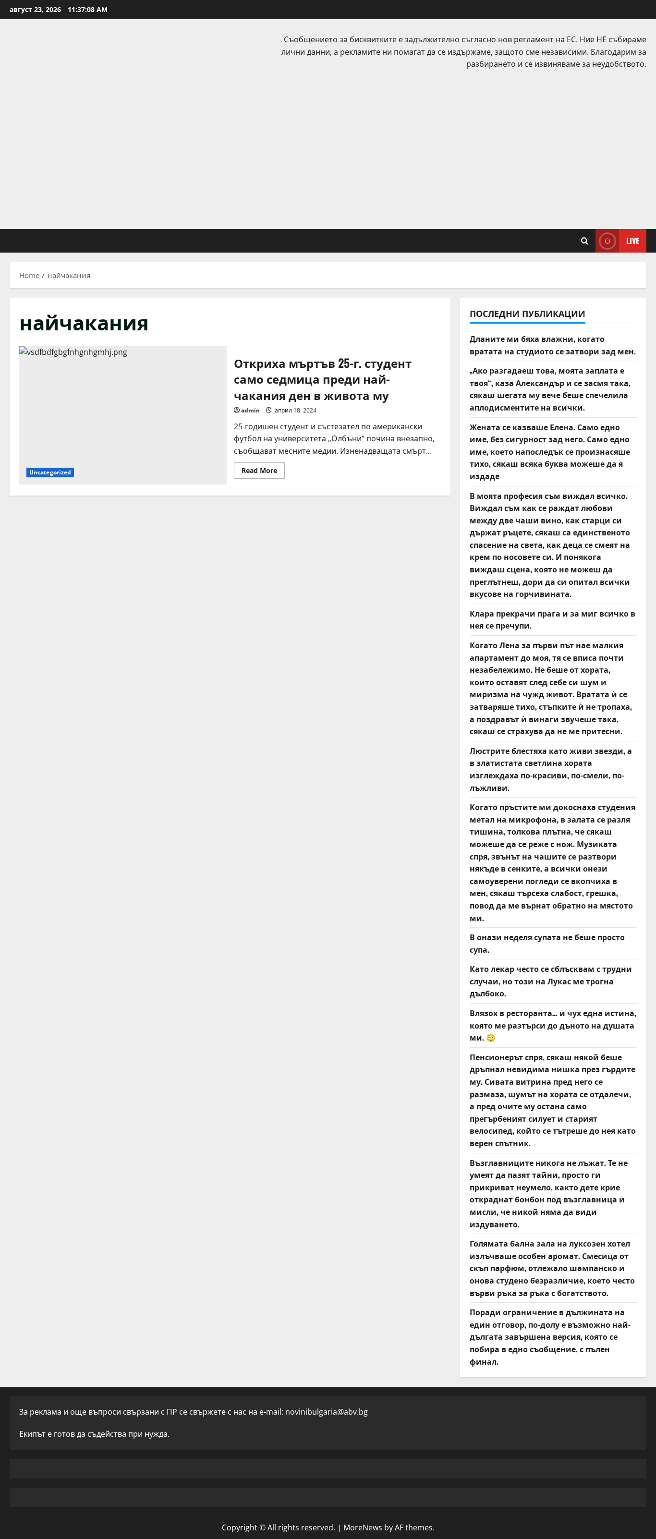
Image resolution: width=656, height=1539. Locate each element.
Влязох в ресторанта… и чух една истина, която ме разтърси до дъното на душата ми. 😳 (553, 1025)
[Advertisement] (328, 147)
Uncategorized (50, 472)
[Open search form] (584, 240)
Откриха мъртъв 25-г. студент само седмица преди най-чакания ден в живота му (123, 415)
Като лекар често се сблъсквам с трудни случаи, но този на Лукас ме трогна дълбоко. (551, 981)
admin (250, 410)
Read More (263, 472)
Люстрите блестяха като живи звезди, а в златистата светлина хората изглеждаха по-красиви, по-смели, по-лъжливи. (551, 769)
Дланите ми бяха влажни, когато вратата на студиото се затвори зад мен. (553, 345)
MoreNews (362, 1527)
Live (632, 240)
